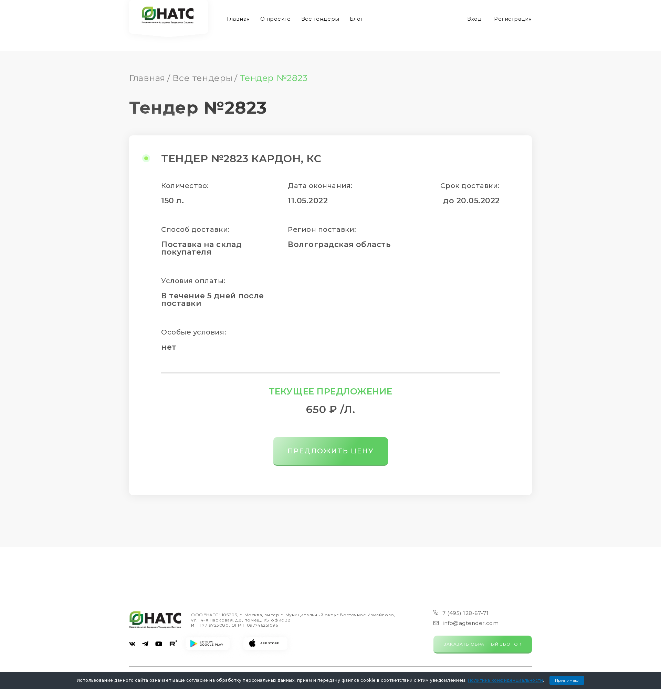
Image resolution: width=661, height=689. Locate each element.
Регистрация (513, 19)
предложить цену (330, 451)
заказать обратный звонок (483, 644)
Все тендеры (320, 19)
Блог (357, 19)
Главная (238, 19)
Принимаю (567, 680)
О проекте (275, 19)
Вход (474, 19)
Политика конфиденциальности (505, 680)
